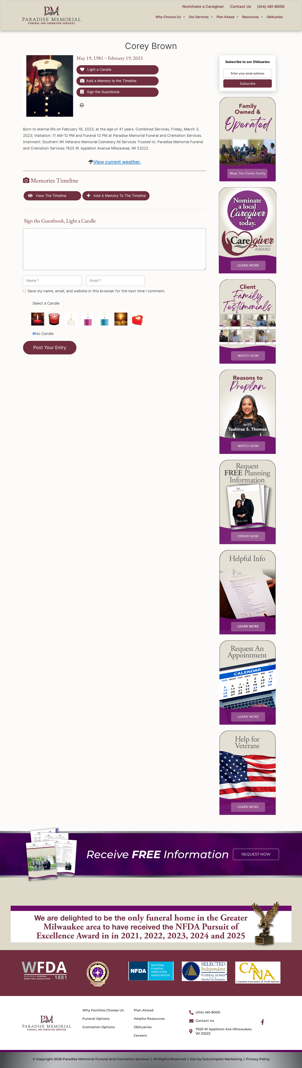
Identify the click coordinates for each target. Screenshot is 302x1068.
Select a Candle (45, 303)
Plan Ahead (225, 17)
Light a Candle (98, 69)
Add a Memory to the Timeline (111, 81)
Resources (250, 17)
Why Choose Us (168, 17)
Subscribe (247, 83)
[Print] (82, 105)
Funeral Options (96, 1019)
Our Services (199, 17)
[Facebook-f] (262, 1022)
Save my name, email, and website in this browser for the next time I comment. (96, 291)
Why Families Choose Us (103, 1010)
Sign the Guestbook (103, 92)
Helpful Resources (149, 1019)
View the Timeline (50, 196)
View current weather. (117, 161)
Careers (140, 1035)
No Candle (44, 333)
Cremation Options (98, 1027)
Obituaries (275, 17)
